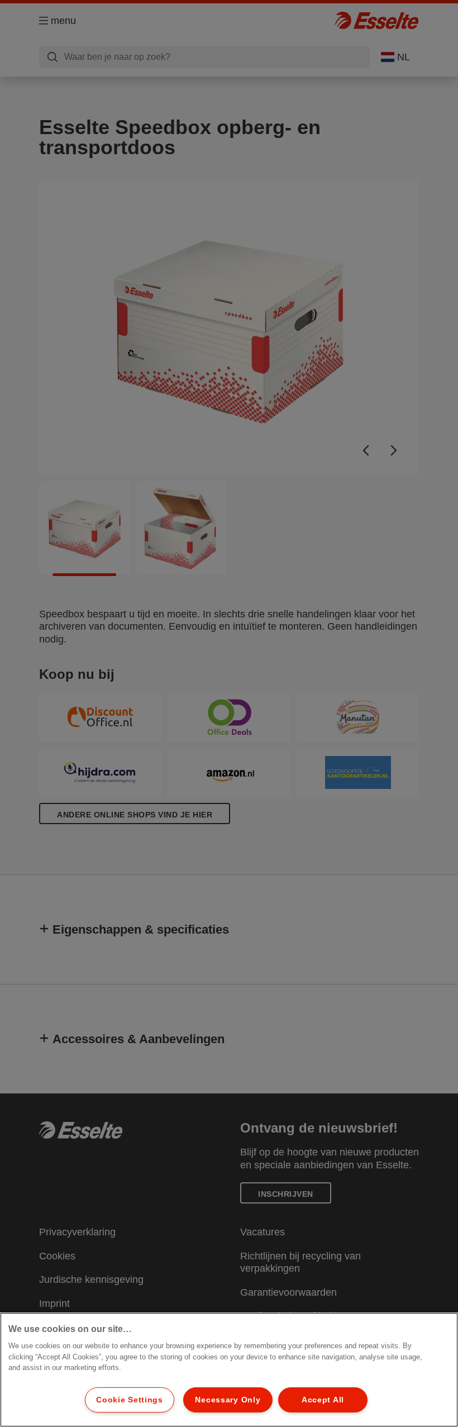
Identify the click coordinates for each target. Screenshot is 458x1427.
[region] (229, 1369)
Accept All (323, 1399)
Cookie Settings (129, 1399)
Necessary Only (227, 1399)
